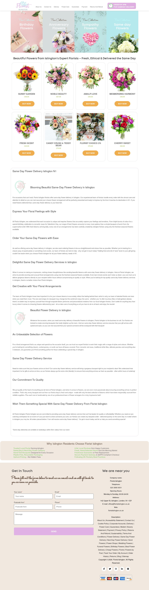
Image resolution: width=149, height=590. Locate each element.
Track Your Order (110, 553)
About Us (39, 7)
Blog (119, 556)
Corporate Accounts (117, 523)
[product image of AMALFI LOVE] (90, 77)
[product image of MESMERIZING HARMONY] (122, 77)
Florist (121, 550)
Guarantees (75, 7)
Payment (84, 7)
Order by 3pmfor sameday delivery (124, 5)
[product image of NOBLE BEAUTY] (58, 77)
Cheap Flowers (112, 550)
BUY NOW (26, 103)
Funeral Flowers (103, 546)
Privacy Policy (120, 530)
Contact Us (47, 7)
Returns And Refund (96, 7)
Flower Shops (111, 543)
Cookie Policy (103, 523)
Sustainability (116, 533)
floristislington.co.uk (116, 510)
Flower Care (65, 7)
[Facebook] (104, 569)
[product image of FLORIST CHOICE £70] (90, 127)
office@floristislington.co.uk (118, 504)
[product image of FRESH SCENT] (26, 127)
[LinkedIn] (122, 569)
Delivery (56, 7)
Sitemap (125, 556)
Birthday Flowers (117, 546)
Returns (113, 556)
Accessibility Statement (115, 520)
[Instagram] (116, 569)
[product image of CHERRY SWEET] (122, 127)
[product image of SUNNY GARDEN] (26, 77)
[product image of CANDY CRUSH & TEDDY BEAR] (58, 127)
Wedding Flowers (125, 543)
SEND (54, 531)
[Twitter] (110, 569)
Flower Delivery (113, 536)
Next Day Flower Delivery (117, 540)
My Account (122, 553)
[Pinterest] (128, 569)
